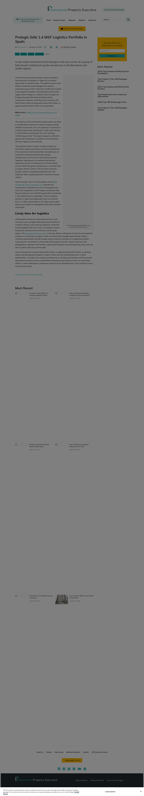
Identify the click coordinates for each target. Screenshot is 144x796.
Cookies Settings (110, 791)
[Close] (141, 791)
